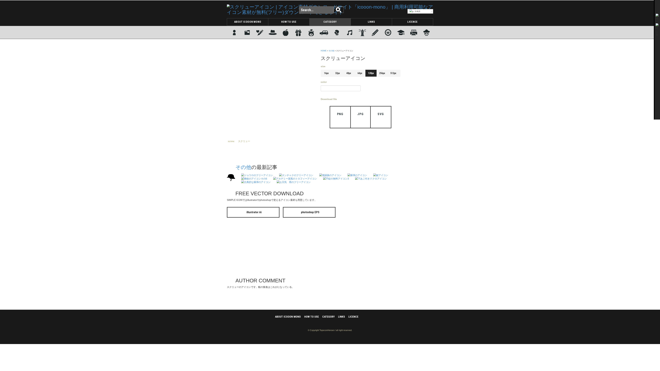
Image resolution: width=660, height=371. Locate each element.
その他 (331, 51)
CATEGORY (330, 21)
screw (231, 141)
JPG (360, 114)
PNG (340, 114)
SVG (381, 114)
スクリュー (244, 141)
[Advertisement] (419, 100)
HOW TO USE (288, 21)
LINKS (371, 21)
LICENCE (412, 21)
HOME (323, 51)
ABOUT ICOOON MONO (247, 21)
